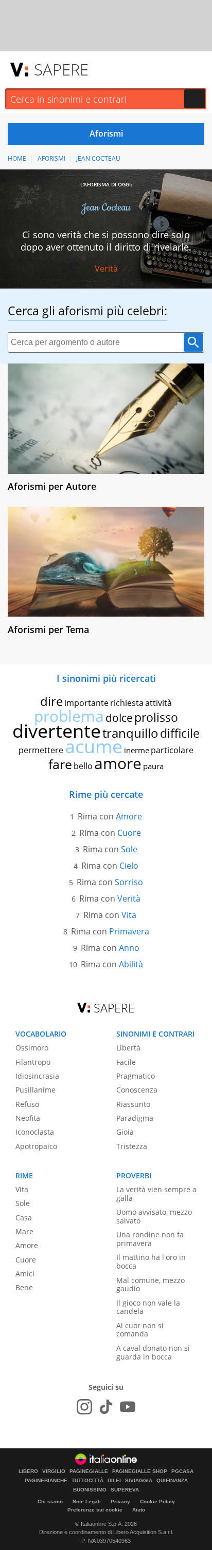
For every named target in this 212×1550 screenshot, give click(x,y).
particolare (172, 750)
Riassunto (133, 1104)
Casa (23, 1217)
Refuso (27, 1104)
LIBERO (28, 1471)
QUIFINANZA (172, 1480)
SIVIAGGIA (138, 1480)
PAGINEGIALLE (88, 1471)
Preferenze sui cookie (94, 1510)
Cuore (129, 832)
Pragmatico (135, 1076)
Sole (129, 849)
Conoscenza (136, 1090)
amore (118, 763)
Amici (24, 1273)
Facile (126, 1062)
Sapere (61, 69)
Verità (106, 268)
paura (153, 766)
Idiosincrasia (37, 1076)
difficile (180, 733)
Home (17, 158)
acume (93, 746)
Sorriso (129, 882)
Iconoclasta (34, 1132)
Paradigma (134, 1118)
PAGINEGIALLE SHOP (139, 1471)
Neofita (27, 1118)
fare (60, 764)
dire (51, 701)
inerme (136, 750)
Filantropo (32, 1062)
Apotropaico (36, 1146)
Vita (128, 915)
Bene (24, 1287)
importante (86, 703)
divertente (56, 730)
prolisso (156, 717)
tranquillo (130, 732)
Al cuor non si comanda (140, 1330)
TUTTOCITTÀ (87, 1480)
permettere (41, 750)
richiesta (127, 703)
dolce (119, 718)
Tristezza (131, 1146)
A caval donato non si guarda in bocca (153, 1352)
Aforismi (51, 158)
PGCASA (182, 1471)
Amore (129, 816)
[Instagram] (84, 1407)
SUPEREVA (125, 1489)
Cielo (128, 865)
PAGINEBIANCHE (46, 1480)
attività (158, 703)
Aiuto (138, 1510)
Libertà (128, 1048)
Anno (129, 947)
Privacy (120, 1501)
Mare (24, 1231)
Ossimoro (31, 1048)
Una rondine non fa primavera (150, 1239)
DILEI (114, 1480)
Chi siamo (50, 1501)
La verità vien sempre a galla (156, 1193)
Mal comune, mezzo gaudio (150, 1284)
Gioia (125, 1132)
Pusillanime (35, 1090)
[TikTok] (106, 1407)
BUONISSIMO (90, 1489)
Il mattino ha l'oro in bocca (151, 1261)
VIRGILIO (53, 1471)
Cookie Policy (157, 1501)
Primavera (129, 931)
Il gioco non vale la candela (148, 1307)
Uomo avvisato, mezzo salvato (154, 1216)
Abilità (131, 964)
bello (83, 766)
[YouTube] (127, 1407)
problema (69, 715)
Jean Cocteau (98, 158)
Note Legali (87, 1501)
